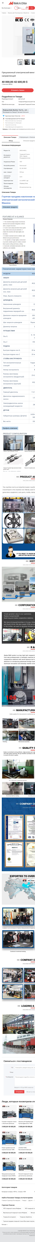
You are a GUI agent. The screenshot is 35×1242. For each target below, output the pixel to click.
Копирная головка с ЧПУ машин (10, 1191)
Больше (4, 1224)
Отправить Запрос (17, 90)
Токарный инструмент (9, 1217)
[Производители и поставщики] (18, 3)
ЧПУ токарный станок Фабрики (12, 1208)
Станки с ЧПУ (22, 1191)
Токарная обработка (26, 1217)
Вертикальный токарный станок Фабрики (15, 1212)
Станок (33, 13)
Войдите (5, 129)
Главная (4, 13)
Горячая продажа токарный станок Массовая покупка (18, 1221)
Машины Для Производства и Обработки (18, 13)
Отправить (19, 1092)
